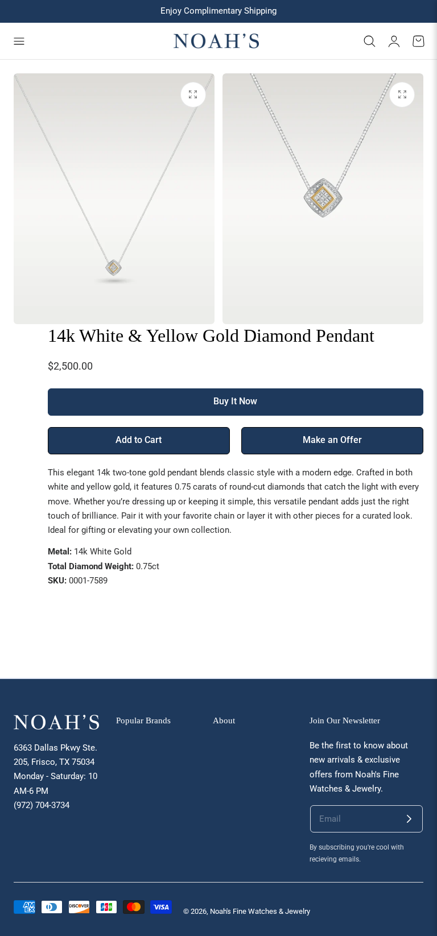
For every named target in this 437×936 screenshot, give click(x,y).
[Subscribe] (409, 819)
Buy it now (235, 401)
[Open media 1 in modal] (193, 94)
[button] (19, 41)
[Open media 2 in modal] (402, 94)
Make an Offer (332, 440)
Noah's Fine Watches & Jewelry (260, 911)
